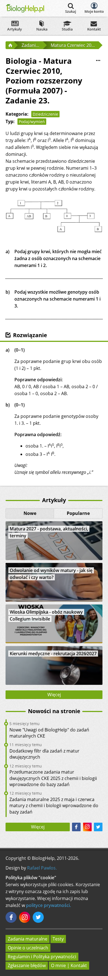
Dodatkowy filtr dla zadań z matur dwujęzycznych (44, 754)
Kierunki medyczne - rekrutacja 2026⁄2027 (53, 653)
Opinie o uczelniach (28, 948)
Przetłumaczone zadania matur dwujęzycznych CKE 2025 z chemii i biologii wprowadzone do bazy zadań (53, 778)
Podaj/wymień (32, 121)
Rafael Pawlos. (42, 868)
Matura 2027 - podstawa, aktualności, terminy (49, 532)
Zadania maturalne (27, 939)
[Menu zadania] (98, 60)
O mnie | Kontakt (69, 965)
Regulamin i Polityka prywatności (42, 957)
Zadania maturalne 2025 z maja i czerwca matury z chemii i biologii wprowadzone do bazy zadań (53, 805)
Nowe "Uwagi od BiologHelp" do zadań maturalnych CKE (49, 733)
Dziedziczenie (45, 114)
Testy (58, 939)
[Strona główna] (10, 45)
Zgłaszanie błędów (27, 965)
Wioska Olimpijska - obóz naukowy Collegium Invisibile (46, 615)
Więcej (54, 695)
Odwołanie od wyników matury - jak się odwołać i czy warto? (51, 573)
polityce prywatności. (48, 905)
